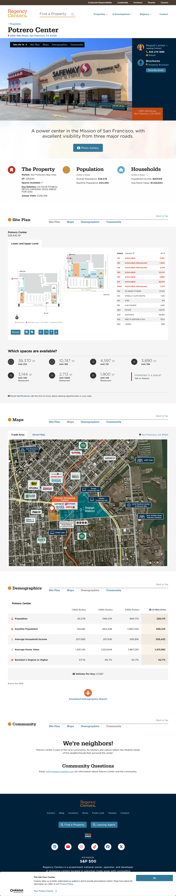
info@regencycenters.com (60, 771)
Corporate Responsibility (100, 3)
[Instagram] (81, 846)
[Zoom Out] (32, 332)
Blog (61, 813)
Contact (164, 14)
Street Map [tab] (38, 434)
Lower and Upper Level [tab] (24, 243)
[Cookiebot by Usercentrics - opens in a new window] (16, 891)
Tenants (151, 3)
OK (154, 878)
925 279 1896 (155, 52)
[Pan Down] (56, 332)
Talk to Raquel (142, 378)
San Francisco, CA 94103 (154, 435)
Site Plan (35, 44)
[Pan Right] (46, 332)
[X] (121, 846)
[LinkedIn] (55, 846)
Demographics (59, 44)
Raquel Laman (155, 45)
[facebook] (108, 846)
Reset (15, 332)
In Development (121, 14)
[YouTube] (68, 846)
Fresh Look (98, 813)
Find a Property (74, 824)
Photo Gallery (90, 148)
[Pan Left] (41, 332)
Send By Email (156, 70)
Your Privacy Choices (43, 891)
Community (76, 44)
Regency (144, 14)
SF (162, 253)
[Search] (73, 14)
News (85, 813)
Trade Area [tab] (17, 434)
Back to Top (162, 216)
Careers (164, 3)
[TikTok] (95, 846)
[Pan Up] (51, 332)
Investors (137, 3)
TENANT (129, 253)
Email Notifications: (20, 396)
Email (152, 55)
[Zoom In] (26, 332)
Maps (46, 44)
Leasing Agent (106, 824)
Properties (99, 14)
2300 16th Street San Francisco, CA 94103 (147, 112)
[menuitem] (96, 15)
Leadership (122, 3)
